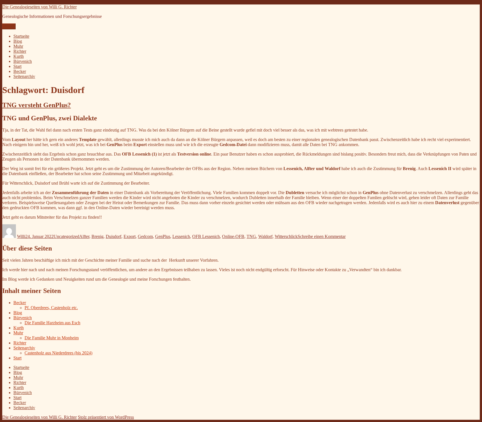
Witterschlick (286, 236)
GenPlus (162, 236)
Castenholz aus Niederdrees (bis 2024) (58, 353)
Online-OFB (233, 236)
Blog (17, 41)
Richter (19, 51)
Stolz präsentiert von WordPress (106, 417)
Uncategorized (66, 236)
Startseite (21, 36)
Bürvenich (22, 61)
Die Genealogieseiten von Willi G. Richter (39, 6)
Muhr (18, 46)
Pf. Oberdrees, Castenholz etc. (51, 307)
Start (17, 66)
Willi (21, 236)
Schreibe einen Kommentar (322, 236)
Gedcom (145, 236)
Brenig (97, 236)
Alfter (84, 236)
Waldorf (265, 236)
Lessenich (181, 236)
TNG (251, 236)
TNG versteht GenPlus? (36, 105)
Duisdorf (113, 236)
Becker (19, 71)
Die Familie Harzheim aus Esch (52, 322)
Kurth (18, 56)
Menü (8, 26)
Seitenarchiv (24, 76)
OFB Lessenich (206, 236)
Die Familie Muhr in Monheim (52, 337)
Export (130, 236)
